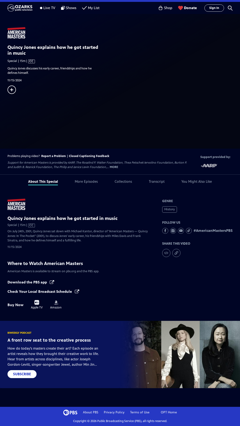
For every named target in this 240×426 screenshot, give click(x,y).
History (169, 209)
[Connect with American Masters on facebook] (165, 231)
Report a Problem (53, 156)
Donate (190, 8)
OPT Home (169, 412)
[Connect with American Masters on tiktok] (189, 231)
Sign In (214, 8)
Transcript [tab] (157, 181)
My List (94, 8)
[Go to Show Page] (124, 33)
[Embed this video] (166, 253)
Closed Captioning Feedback (89, 156)
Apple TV (37, 304)
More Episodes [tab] (86, 181)
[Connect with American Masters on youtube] (181, 231)
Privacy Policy (114, 412)
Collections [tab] (123, 181)
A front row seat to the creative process (49, 340)
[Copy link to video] (176, 253)
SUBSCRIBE (22, 374)
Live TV (49, 8)
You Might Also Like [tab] (196, 181)
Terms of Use (140, 412)
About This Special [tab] (43, 181)
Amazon (56, 305)
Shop (168, 8)
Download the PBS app (28, 282)
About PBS (90, 412)
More (114, 167)
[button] (230, 8)
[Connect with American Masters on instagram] (173, 231)
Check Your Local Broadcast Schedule (40, 291)
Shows (71, 8)
